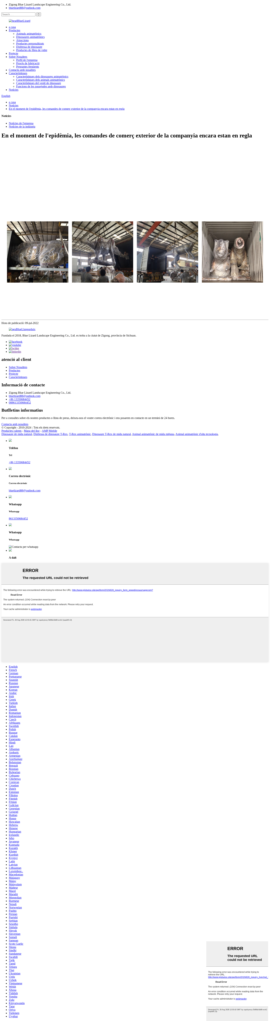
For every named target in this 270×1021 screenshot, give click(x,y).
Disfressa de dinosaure (29, 46)
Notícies (13, 89)
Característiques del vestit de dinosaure (38, 83)
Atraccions (22, 40)
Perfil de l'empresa (26, 60)
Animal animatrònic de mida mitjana (153, 434)
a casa (12, 27)
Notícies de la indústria (22, 126)
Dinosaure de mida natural (16, 434)
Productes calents (11, 430)
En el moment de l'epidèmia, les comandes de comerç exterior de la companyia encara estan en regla (67, 108)
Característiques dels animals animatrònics (40, 79)
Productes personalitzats (30, 43)
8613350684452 (18, 518)
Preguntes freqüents (27, 66)
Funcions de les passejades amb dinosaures (41, 86)
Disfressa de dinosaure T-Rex (50, 434)
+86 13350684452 (19, 399)
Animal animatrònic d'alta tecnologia (196, 434)
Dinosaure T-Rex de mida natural (111, 434)
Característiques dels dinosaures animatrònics (42, 76)
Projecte (13, 53)
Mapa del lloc (32, 430)
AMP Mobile (49, 430)
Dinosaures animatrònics (30, 36)
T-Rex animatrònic (80, 434)
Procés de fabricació (27, 63)
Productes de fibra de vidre (31, 50)
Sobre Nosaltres (18, 56)
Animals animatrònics (28, 33)
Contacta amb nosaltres (22, 69)
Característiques (18, 73)
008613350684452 (20, 402)
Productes (14, 30)
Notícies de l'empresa (21, 123)
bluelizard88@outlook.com (24, 7)
